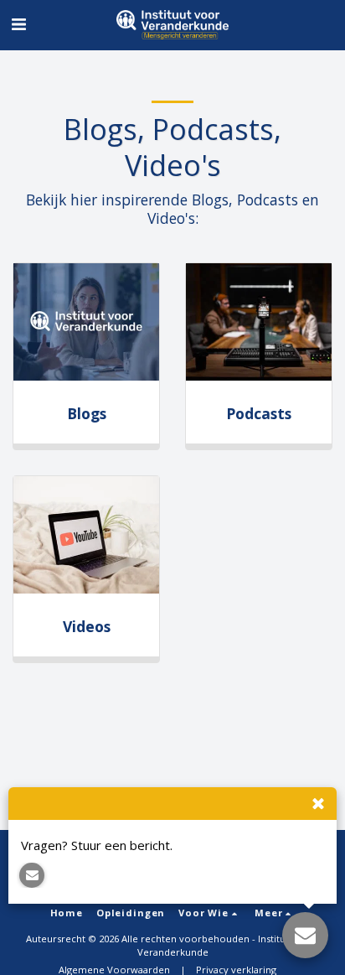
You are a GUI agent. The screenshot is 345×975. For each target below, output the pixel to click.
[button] (18, 24)
